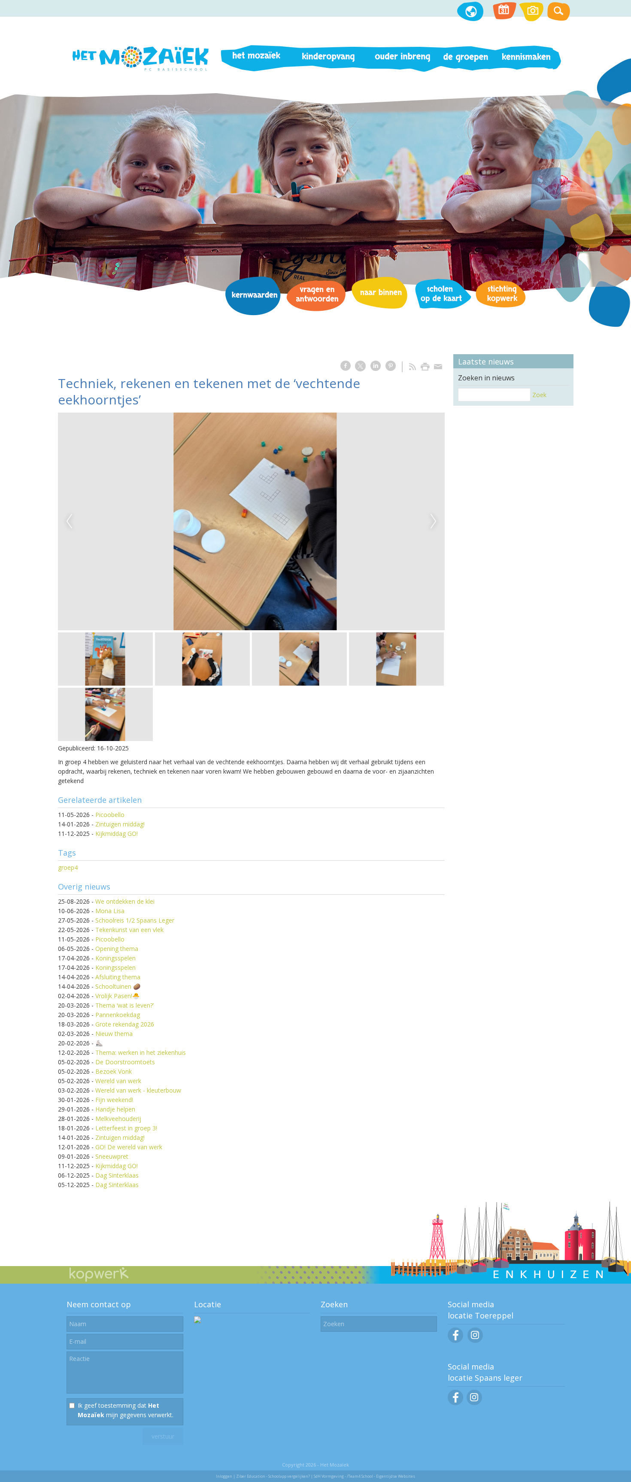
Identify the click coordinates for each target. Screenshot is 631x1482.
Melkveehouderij (118, 1119)
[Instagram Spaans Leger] (474, 1403)
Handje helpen (115, 1109)
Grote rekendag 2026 (124, 1024)
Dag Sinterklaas (117, 1175)
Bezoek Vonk (113, 1071)
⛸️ (99, 1043)
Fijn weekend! (114, 1100)
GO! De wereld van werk (128, 1147)
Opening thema (116, 948)
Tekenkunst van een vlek (129, 930)
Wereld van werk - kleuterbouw (138, 1090)
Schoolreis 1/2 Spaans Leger (134, 920)
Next (433, 521)
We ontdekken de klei (125, 901)
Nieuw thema (114, 1034)
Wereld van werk (118, 1081)
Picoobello (109, 815)
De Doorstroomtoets (125, 1062)
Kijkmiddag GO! (116, 833)
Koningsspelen (115, 958)
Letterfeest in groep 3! (126, 1128)
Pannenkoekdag (117, 1015)
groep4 (68, 867)
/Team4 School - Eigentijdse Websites (381, 1476)
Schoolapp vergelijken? (289, 1476)
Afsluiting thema (117, 977)
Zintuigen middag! (120, 824)
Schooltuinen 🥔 (117, 986)
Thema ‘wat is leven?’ (124, 1005)
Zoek (539, 395)
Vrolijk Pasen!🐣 (117, 996)
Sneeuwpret (111, 1156)
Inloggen (224, 1476)
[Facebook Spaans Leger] (455, 1403)
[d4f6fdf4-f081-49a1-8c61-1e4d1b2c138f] (251, 521)
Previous (69, 521)
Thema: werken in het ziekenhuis (140, 1052)
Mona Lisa (109, 911)
